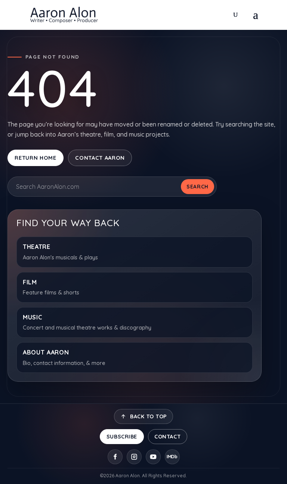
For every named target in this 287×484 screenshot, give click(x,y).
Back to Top (148, 416)
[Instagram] (134, 456)
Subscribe (122, 436)
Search (197, 186)
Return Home (35, 157)
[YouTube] (153, 456)
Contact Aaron (100, 157)
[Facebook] (115, 456)
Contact (167, 436)
